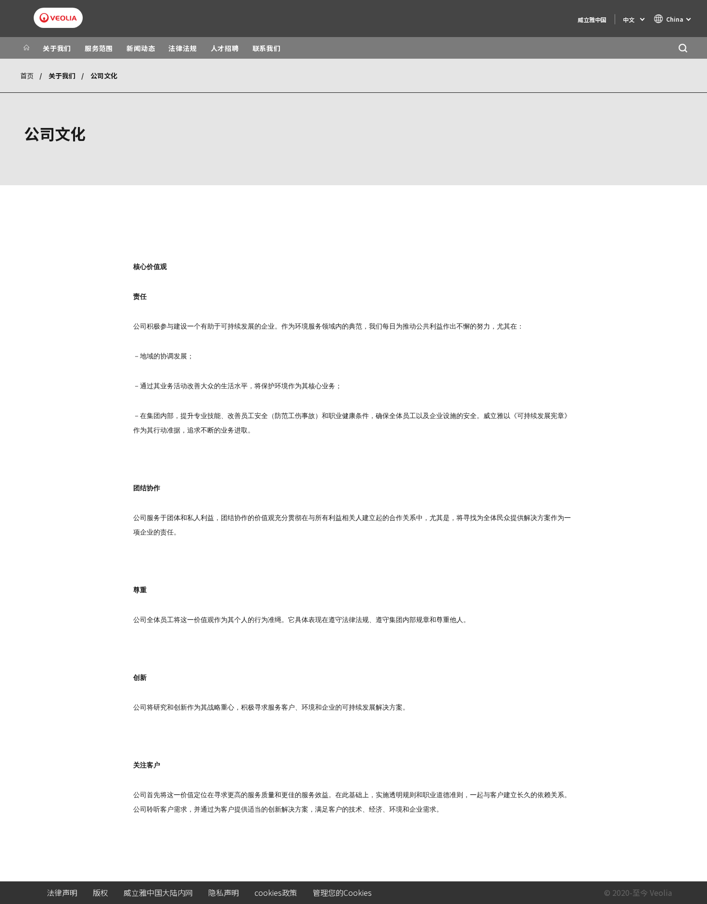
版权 (100, 892)
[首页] (26, 48)
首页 (27, 75)
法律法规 (182, 48)
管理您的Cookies (342, 892)
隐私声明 (223, 892)
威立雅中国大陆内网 (158, 892)
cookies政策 (275, 892)
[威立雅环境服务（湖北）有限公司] (58, 18)
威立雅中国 (592, 19)
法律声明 (62, 892)
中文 (628, 19)
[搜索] (682, 47)
